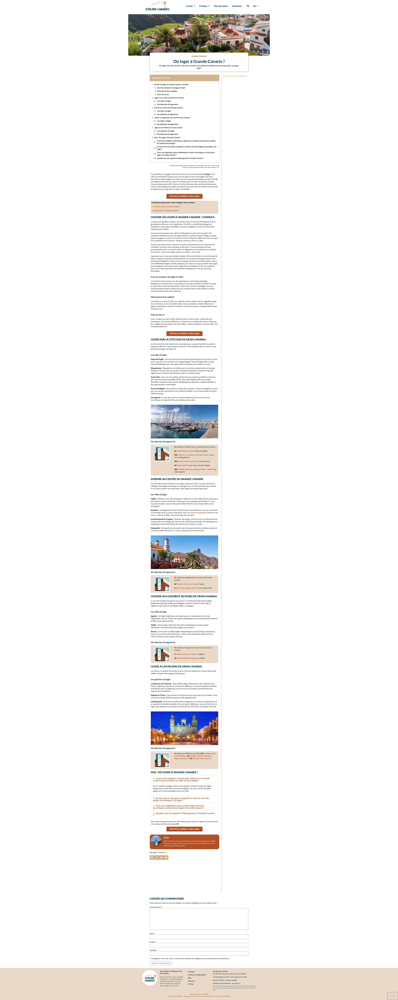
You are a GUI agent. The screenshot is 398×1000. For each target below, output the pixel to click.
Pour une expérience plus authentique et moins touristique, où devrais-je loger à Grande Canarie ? (186, 153)
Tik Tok (190, 984)
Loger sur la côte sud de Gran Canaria (169, 98)
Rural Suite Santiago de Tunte (187, 588)
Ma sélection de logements (167, 104)
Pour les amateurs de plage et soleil (171, 88)
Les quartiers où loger (165, 131)
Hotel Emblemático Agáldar (187, 658)
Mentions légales (208, 996)
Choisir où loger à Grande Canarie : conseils (171, 84)
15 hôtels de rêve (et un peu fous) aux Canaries (229, 974)
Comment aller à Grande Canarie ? (166, 206)
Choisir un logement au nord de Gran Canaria (172, 118)
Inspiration (237, 6)
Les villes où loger (164, 101)
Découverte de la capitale (167, 91)
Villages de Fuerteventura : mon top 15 (226, 983)
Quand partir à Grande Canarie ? (166, 210)
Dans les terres (163, 94)
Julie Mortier (198, 996)
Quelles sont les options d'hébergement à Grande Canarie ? (180, 158)
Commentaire (156, 907)
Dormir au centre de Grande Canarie (168, 108)
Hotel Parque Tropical (185, 451)
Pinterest (191, 981)
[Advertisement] (184, 876)
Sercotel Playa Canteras (202, 758)
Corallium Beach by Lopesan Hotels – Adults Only (197, 469)
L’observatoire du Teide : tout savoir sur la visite (230, 977)
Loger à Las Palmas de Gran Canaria (168, 127)
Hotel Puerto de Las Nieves (186, 654)
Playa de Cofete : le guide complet (225, 980)
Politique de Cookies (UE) (222, 996)
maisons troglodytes (198, 513)
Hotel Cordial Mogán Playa (186, 465)
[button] (248, 6)
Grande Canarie (199, 56)
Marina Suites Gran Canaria (188, 461)
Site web (153, 950)
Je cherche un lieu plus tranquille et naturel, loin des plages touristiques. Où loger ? (186, 148)
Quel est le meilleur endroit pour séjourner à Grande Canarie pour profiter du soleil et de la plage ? (186, 142)
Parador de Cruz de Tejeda (187, 584)
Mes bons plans (221, 6)
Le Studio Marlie (178, 996)
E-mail (153, 942)
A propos (191, 972)
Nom (152, 933)
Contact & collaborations (197, 975)
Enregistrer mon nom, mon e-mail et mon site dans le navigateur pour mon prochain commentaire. (190, 958)
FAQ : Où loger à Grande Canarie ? (167, 137)
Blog (189, 978)
